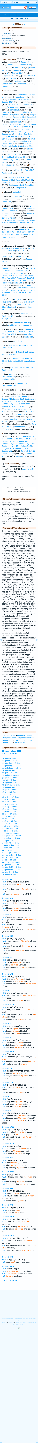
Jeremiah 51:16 (8, 273)
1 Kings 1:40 (20, 120)
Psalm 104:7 (18, 283)
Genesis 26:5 (7, 439)
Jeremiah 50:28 (26, 234)
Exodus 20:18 (7, 84)
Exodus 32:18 (26, 112)
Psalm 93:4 (11, 334)
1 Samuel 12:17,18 (9, 293)
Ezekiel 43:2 (22, 332)
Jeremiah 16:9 (8, 124)
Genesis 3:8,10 (14, 178)
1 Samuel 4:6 (30, 117)
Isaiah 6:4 (17, 192)
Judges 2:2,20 (26, 446)
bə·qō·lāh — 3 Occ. (10, 761)
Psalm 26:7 (27, 127)
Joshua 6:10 (23, 95)
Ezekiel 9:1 (29, 185)
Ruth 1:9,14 (18, 134)
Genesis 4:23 (26, 396)
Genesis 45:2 (7, 1257)
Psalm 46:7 (21, 278)
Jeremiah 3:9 (20, 456)
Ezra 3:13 (30, 120)
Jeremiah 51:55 (16, 361)
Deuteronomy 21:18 (15, 401)
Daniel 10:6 (6, 202)
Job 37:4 (30, 278)
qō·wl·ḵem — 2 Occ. (10, 804)
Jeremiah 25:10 (21, 124)
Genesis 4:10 (26, 62)
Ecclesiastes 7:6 (8, 377)
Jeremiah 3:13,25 (28, 451)
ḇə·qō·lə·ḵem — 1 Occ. (11, 870)
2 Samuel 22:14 (20, 276)
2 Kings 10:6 (29, 412)
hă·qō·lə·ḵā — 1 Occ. (10, 787)
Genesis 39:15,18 (14, 136)
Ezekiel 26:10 (7, 316)
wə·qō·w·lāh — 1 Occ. (11, 862)
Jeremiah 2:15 (8, 216)
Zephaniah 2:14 (22, 220)
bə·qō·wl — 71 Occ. (10, 758)
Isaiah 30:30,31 (8, 271)
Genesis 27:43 (8, 1158)
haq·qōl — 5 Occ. (9, 780)
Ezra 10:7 (9, 427)
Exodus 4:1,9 (18, 399)
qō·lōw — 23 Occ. (9, 816)
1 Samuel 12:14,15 (20, 448)
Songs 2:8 (6, 237)
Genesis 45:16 (25, 65)
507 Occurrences (9, 1280)
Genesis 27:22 (13, 65)
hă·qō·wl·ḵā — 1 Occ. (11, 785)
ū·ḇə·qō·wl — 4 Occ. (10, 843)
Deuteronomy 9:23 (9, 444)
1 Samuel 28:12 (21, 157)
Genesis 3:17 (14, 396)
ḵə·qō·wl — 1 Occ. (9, 778)
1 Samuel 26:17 (15, 73)
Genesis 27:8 (7, 1082)
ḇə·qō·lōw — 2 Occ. (10, 874)
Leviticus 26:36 (8, 379)
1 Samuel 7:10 (16, 280)
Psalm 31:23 (17, 146)
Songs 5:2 (15, 237)
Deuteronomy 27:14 (10, 160)
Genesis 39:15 (8, 165)
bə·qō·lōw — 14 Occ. (10, 775)
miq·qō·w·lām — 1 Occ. (11, 836)
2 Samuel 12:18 (20, 406)
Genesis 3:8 (18, 68)
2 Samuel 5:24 (18, 305)
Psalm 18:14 (7, 276)
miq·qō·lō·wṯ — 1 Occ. (11, 838)
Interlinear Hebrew (24, 735)
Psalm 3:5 (19, 170)
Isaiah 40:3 (11, 232)
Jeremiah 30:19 (24, 129)
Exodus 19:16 (22, 288)
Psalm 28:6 (6, 146)
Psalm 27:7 (29, 170)
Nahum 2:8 (10, 220)
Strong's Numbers (9, 738)
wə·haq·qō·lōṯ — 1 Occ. (11, 855)
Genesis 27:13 (8, 1096)
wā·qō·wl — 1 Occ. (9, 850)
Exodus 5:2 (18, 439)
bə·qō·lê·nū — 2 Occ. (10, 770)
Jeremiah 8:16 (8, 213)
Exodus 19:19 (7, 180)
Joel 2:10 (5, 129)
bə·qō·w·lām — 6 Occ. (11, 763)
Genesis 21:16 (15, 132)
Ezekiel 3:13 (13, 325)
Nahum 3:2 (18, 323)
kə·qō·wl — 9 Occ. (9, 790)
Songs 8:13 (6, 112)
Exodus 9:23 (19, 81)
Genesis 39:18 (8, 1236)
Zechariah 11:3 (25, 141)
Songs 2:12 (13, 223)
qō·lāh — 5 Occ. (8, 795)
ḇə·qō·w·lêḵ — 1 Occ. (11, 865)
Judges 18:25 (7, 76)
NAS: (4, 884)
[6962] (2, 644)
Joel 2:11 (19, 273)
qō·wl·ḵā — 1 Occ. (9, 802)
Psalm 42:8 (28, 337)
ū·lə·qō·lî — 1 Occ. (9, 841)
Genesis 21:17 (8, 1023)
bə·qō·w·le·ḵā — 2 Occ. (11, 766)
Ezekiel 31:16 (7, 348)
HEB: (4, 882)
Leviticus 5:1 (10, 429)
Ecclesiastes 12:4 (26, 223)
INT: (3, 894)
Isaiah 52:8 (18, 115)
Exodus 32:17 (18, 117)
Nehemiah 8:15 (20, 427)
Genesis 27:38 (8, 1144)
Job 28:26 (22, 293)
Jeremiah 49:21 (15, 345)
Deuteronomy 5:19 (16, 185)
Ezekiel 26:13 (7, 256)
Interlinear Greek (9, 735)
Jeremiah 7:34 (15, 122)
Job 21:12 (22, 256)
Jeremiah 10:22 (13, 234)
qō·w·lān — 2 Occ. (9, 799)
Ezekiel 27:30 (12, 141)
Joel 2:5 (27, 323)
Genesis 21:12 (8, 990)
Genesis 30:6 (7, 1188)
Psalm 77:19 (7, 283)
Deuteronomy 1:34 (12, 409)
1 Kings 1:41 (21, 251)
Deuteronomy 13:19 (10, 446)
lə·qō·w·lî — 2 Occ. (10, 831)
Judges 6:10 (7, 448)
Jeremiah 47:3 (26, 314)
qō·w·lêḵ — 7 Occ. (9, 807)
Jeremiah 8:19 (8, 139)
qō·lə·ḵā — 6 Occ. (9, 809)
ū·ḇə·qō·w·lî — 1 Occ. (11, 845)
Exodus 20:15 (22, 84)
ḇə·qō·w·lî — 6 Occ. (10, 872)
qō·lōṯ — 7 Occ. (8, 819)
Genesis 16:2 (7, 974)
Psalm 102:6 (7, 144)
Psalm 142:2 (7, 173)
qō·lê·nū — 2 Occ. (9, 811)
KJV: (4, 889)
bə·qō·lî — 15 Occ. (9, 773)
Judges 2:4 (26, 132)
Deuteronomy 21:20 (10, 404)
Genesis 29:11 (8, 1172)
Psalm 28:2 (27, 144)
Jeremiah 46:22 (8, 218)
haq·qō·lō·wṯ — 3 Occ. (11, 782)
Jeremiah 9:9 (13, 211)
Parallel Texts (19, 743)
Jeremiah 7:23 (8, 454)
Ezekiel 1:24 (12, 332)
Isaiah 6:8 (25, 178)
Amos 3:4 (30, 213)
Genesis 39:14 (8, 157)
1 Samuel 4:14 (29, 136)
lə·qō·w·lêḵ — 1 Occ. (10, 826)
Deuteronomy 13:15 (26, 444)
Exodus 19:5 (7, 441)
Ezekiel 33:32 (13, 107)
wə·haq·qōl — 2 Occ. (10, 853)
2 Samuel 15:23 (13, 154)
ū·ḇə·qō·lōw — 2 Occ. (11, 848)
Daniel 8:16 (16, 197)
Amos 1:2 (31, 268)
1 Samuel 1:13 (14, 99)
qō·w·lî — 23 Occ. (9, 814)
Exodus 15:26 (29, 439)
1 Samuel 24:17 (27, 99)
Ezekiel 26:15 (27, 345)
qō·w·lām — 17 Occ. (10, 797)
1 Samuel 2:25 (25, 404)
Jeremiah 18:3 (27, 105)
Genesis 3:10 (7, 898)
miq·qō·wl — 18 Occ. (10, 833)
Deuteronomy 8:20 (20, 441)
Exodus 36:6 (30, 422)
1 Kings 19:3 (19, 180)
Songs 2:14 (14, 110)
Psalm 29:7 (11, 278)
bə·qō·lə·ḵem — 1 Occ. (11, 768)
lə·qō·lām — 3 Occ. (10, 824)
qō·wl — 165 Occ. (9, 792)
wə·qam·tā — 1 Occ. (10, 857)
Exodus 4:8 (16, 70)
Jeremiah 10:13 (22, 271)
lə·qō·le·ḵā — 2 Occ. (10, 828)
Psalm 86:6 (27, 146)
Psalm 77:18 (28, 280)
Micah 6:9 (29, 180)
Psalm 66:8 (17, 127)
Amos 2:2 (11, 251)
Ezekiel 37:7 (19, 341)
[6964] (35, 644)
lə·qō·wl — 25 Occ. (10, 821)
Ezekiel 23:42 (12, 354)
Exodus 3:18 (11, 78)
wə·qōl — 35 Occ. (9, 860)
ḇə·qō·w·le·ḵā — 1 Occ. (11, 867)
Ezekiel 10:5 (7, 182)
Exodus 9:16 (7, 248)
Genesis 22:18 (29, 76)
